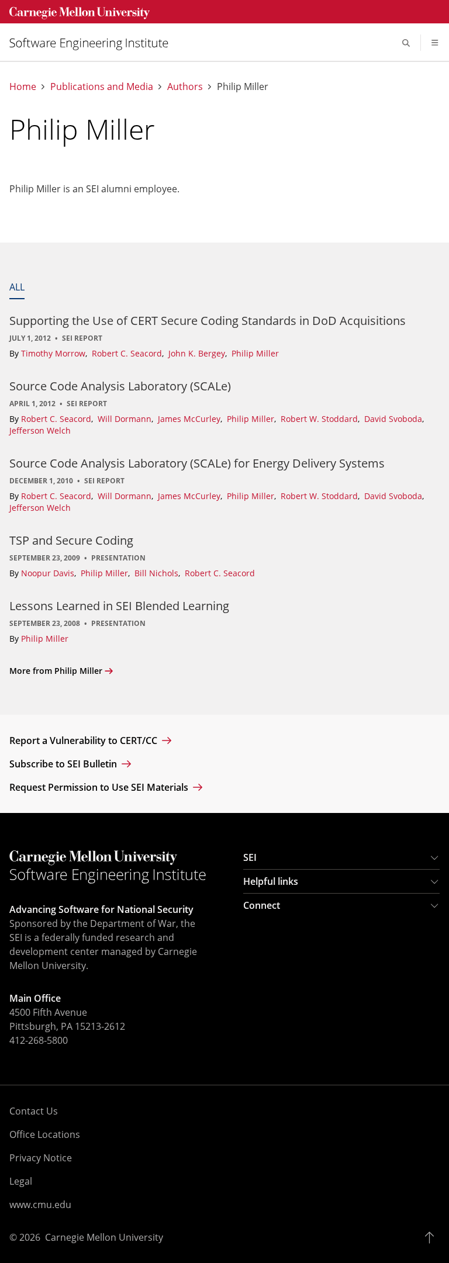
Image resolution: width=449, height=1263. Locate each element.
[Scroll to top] (432, 1237)
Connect (261, 905)
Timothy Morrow (54, 353)
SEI (250, 857)
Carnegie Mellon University (104, 1237)
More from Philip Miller (55, 670)
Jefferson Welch (40, 430)
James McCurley (190, 418)
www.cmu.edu (40, 1204)
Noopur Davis (49, 573)
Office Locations (44, 1134)
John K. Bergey (197, 353)
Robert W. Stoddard (320, 418)
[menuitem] (93, 42)
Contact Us (33, 1111)
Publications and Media (101, 87)
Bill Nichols (157, 573)
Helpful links (270, 881)
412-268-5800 (38, 1040)
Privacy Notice (40, 1157)
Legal (20, 1181)
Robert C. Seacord (128, 353)
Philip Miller (255, 353)
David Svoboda (394, 418)
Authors (185, 87)
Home (22, 87)
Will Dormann (126, 418)
